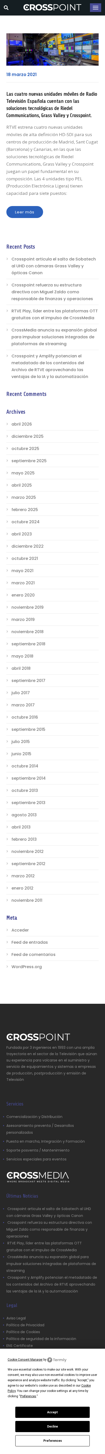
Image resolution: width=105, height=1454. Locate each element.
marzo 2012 (23, 876)
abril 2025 (21, 485)
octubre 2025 (25, 449)
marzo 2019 (23, 619)
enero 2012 (22, 888)
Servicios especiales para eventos (36, 1159)
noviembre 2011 (26, 900)
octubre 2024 (25, 522)
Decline (52, 1426)
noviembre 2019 (27, 607)
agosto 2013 (24, 815)
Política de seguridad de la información (41, 1338)
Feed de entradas (29, 942)
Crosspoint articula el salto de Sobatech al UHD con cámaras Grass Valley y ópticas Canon (53, 266)
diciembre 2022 (27, 546)
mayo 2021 (22, 571)
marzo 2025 (23, 497)
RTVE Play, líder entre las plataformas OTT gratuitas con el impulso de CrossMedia (54, 314)
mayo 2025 (23, 473)
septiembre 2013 (28, 803)
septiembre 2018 (28, 644)
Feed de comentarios (33, 954)
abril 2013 (21, 827)
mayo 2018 (22, 656)
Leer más (24, 212)
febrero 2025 (24, 510)
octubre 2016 (24, 717)
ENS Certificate (19, 1345)
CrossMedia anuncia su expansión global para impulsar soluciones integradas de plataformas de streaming (54, 337)
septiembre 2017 (28, 681)
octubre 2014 (24, 766)
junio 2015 (21, 754)
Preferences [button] (28, 1396)
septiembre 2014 (28, 778)
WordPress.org (26, 967)
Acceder (20, 930)
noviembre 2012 (27, 851)
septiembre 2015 (28, 729)
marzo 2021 (23, 583)
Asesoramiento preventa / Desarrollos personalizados (40, 1129)
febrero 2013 (24, 839)
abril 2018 (21, 668)
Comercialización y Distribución (34, 1116)
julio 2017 (20, 693)
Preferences (52, 1441)
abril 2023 (21, 534)
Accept (52, 1412)
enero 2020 (23, 595)
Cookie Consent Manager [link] (25, 1359)
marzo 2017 (23, 705)
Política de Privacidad (25, 1325)
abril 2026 (21, 424)
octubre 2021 (24, 558)
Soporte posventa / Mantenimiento (38, 1150)
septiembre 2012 (28, 864)
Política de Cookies (23, 1331)
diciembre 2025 (27, 436)
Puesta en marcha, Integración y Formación (45, 1141)
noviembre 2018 (27, 632)
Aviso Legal (16, 1318)
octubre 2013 (24, 790)
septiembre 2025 (29, 461)
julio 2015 (20, 742)
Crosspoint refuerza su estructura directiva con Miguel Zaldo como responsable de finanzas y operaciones (52, 292)
